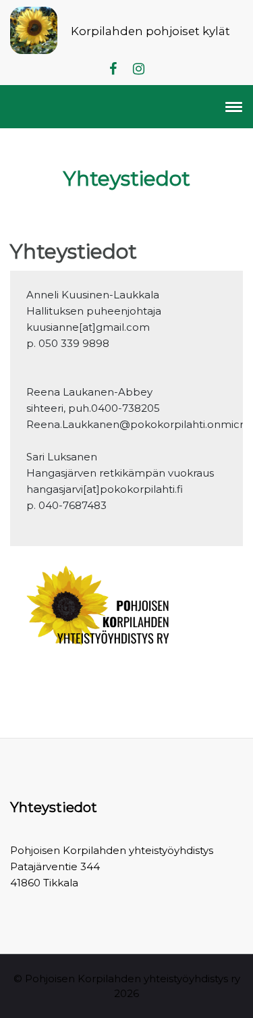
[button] (231, 106)
